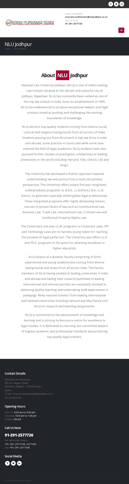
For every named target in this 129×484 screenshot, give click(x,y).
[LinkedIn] (121, 4)
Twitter (13, 463)
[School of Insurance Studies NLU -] (30, 22)
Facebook (7, 463)
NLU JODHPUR (13, 397)
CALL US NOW (71, 20)
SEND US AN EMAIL (74, 14)
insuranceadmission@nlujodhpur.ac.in (86, 16)
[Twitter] (116, 4)
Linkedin (19, 463)
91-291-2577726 (73, 23)
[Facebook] (110, 4)
